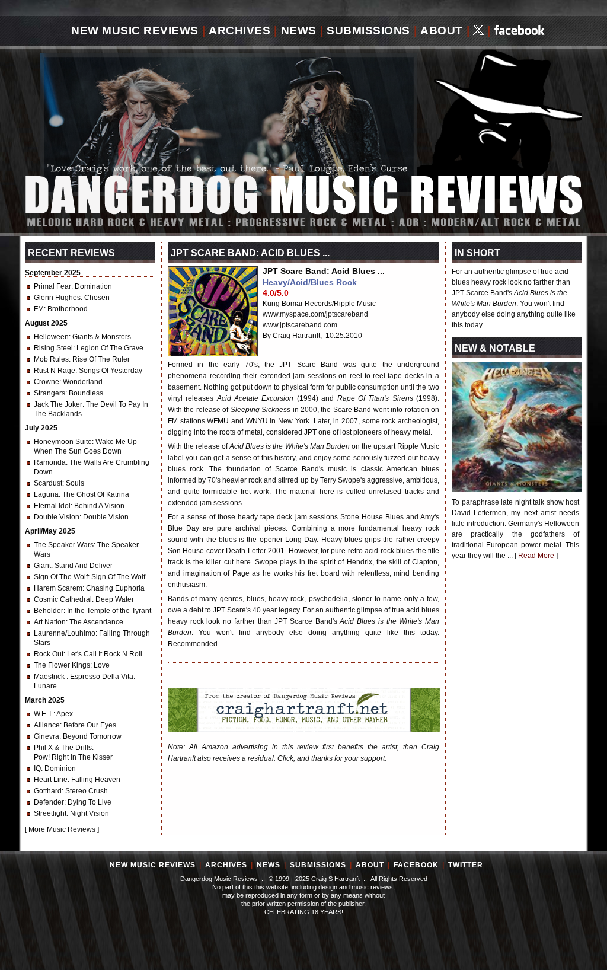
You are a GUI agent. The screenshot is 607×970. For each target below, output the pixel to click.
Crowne (46, 382)
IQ (37, 768)
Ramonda (50, 462)
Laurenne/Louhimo (64, 633)
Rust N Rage (54, 370)
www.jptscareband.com (300, 325)
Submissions (368, 30)
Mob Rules (51, 359)
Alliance (47, 725)
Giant (42, 565)
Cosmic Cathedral (63, 599)
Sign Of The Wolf (61, 577)
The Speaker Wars (64, 545)
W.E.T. (43, 714)
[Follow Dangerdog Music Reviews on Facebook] (519, 31)
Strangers (49, 393)
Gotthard (48, 791)
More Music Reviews (61, 829)
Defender (49, 802)
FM (39, 309)
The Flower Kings (62, 665)
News (299, 30)
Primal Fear (52, 286)
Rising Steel (53, 348)
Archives (239, 30)
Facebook (416, 865)
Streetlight (50, 813)
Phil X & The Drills (63, 748)
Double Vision (56, 517)
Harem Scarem (58, 588)
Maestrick (50, 676)
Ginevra (46, 736)
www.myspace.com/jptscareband (315, 314)
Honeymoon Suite (63, 442)
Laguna (46, 494)
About (441, 30)
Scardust (48, 483)
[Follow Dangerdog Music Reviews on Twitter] (478, 31)
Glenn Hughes (57, 297)
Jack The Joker (58, 404)
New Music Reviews (135, 30)
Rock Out (48, 654)
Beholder (48, 611)
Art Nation (50, 622)
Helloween (51, 337)
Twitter (465, 865)
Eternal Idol (52, 506)
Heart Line (51, 780)
